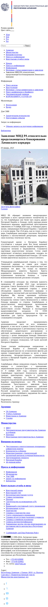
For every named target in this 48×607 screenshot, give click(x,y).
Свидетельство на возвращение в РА (21, 502)
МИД (8, 428)
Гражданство (11, 511)
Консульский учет (13, 493)
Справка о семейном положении (19, 519)
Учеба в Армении (13, 414)
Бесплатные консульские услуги (19, 495)
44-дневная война (13, 462)
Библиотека (6, 130)
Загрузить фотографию (10, 207)
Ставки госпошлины (14, 497)
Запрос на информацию (16, 479)
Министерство (12, 52)
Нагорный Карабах (14, 460)
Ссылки (9, 418)
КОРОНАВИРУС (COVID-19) (19, 96)
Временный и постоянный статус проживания (25, 506)
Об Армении (11, 411)
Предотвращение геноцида (17, 458)
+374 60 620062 (17, 561)
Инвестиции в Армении (16, 416)
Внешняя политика (14, 55)
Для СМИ (10, 476)
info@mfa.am (20, 564)
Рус (7, 39)
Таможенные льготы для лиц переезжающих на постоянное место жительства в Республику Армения (26, 526)
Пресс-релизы (12, 85)
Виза (8, 504)
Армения (10, 50)
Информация (11, 68)
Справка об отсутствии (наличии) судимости (25, 517)
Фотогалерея (11, 105)
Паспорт (9, 499)
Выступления (11, 87)
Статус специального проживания (20, 515)
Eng (7, 37)
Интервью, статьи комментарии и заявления (24, 70)
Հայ (8, 34)
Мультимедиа (11, 474)
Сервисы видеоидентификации (19, 522)
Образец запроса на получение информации (24, 126)
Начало (9, 63)
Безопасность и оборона (16, 451)
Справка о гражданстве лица (18, 513)
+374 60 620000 (16, 559)
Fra (7, 41)
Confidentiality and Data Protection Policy (22, 533)
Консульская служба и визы (17, 59)
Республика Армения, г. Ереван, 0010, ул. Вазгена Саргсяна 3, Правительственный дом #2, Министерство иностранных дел (22, 574)
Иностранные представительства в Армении (25, 437)
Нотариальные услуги (15, 508)
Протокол (10, 435)
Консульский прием (14, 490)
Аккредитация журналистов (18, 116)
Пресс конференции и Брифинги (19, 92)
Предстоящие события (15, 118)
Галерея (4, 209)
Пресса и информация (15, 57)
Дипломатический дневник (17, 94)
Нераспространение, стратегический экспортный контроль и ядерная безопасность (25, 454)
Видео (8, 107)
